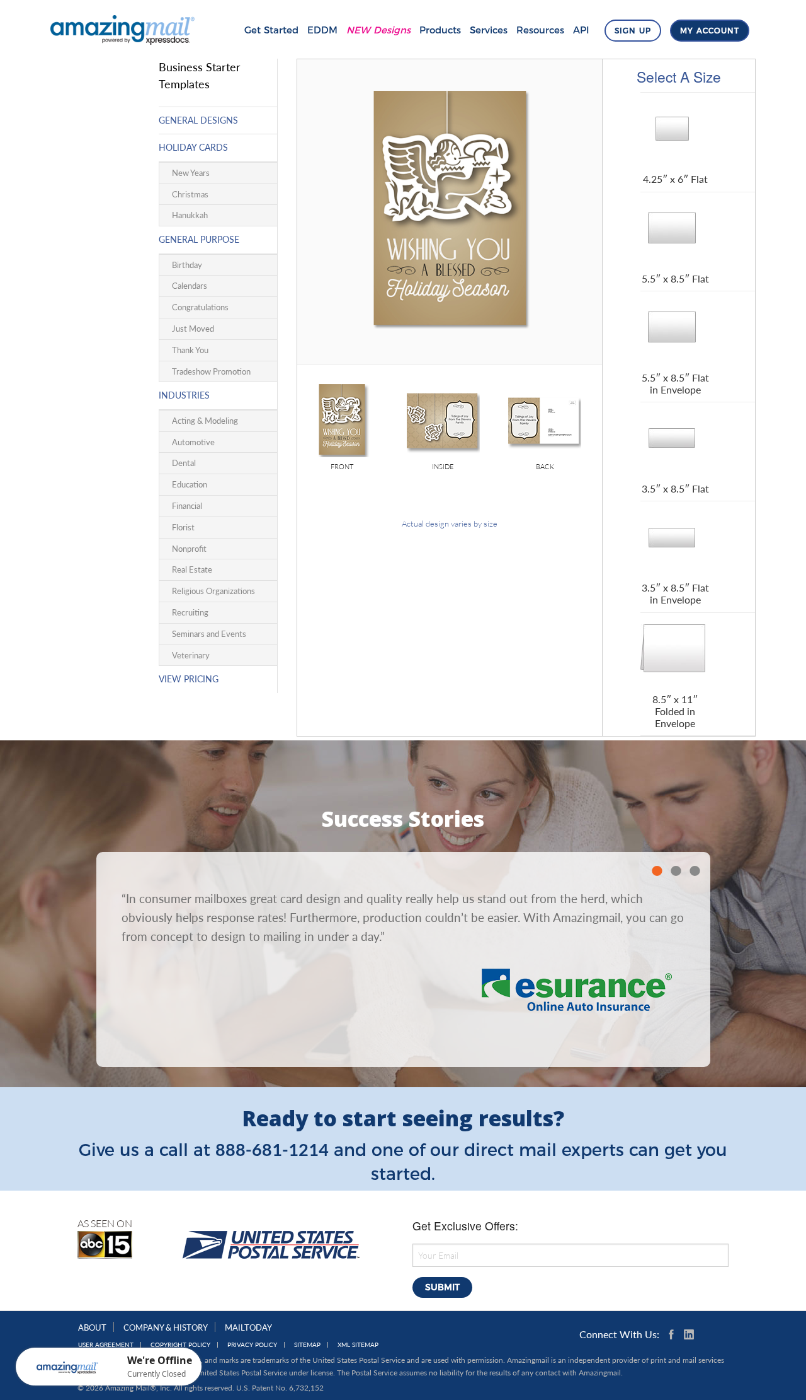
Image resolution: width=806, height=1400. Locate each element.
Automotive (193, 442)
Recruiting (190, 612)
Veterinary (191, 655)
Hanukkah (190, 215)
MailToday (248, 1327)
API (581, 30)
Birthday (187, 265)
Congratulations (200, 307)
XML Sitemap (358, 1344)
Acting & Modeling (205, 421)
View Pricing (189, 679)
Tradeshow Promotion (211, 371)
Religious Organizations (213, 591)
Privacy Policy (252, 1344)
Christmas (190, 194)
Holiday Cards (193, 147)
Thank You (190, 350)
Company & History (165, 1327)
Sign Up (633, 30)
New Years (191, 173)
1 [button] (656, 871)
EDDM (322, 30)
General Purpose (199, 239)
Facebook (673, 1334)
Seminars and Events (209, 634)
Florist (183, 527)
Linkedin (689, 1334)
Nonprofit (189, 549)
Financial (187, 506)
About (92, 1327)
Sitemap (307, 1344)
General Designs (198, 120)
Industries (184, 395)
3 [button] (694, 871)
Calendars (189, 286)
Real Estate (192, 569)
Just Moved (193, 329)
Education (189, 484)
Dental (184, 463)
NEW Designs (378, 30)
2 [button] (675, 871)
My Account (709, 30)
